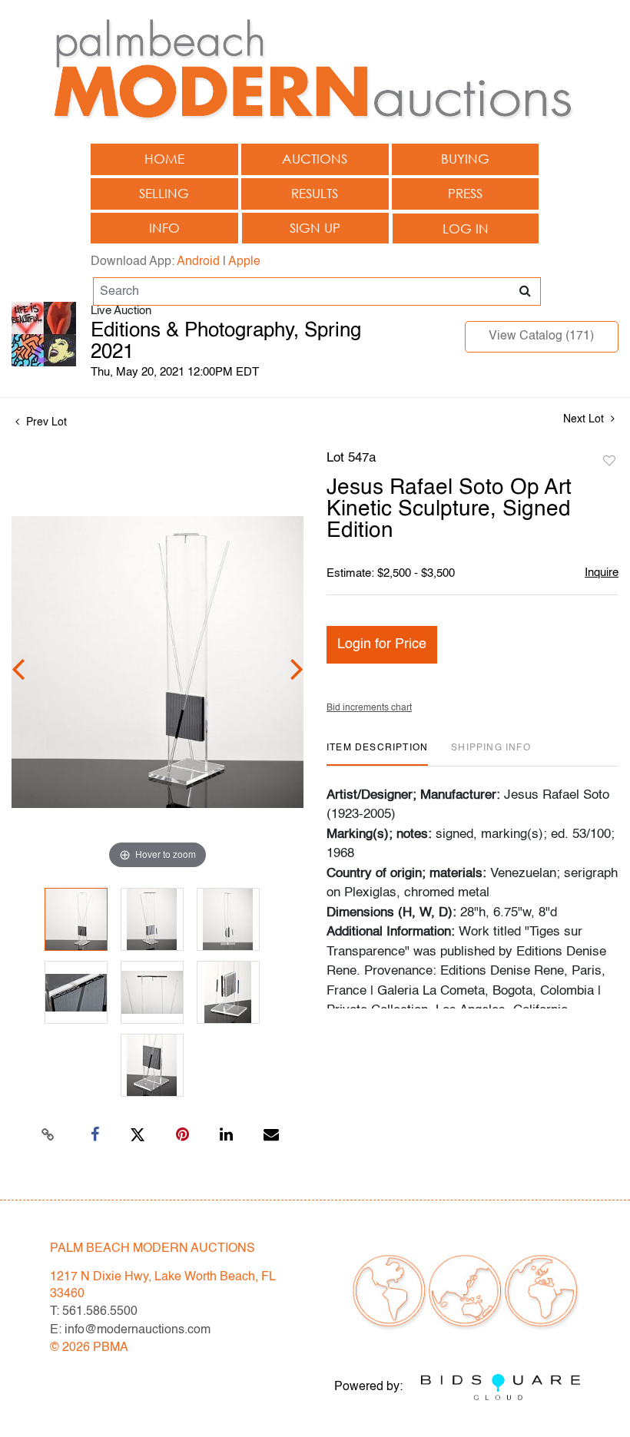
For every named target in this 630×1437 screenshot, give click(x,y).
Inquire (601, 572)
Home (164, 159)
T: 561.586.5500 (94, 1312)
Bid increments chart (369, 708)
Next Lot (585, 419)
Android (198, 262)
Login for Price (381, 644)
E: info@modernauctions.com (130, 1330)
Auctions (314, 159)
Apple (244, 262)
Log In (466, 228)
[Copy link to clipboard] (48, 1135)
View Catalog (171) (541, 336)
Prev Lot (45, 422)
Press (465, 193)
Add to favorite (609, 461)
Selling (164, 193)
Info (164, 228)
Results (314, 193)
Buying (465, 159)
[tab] (377, 754)
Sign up (315, 228)
